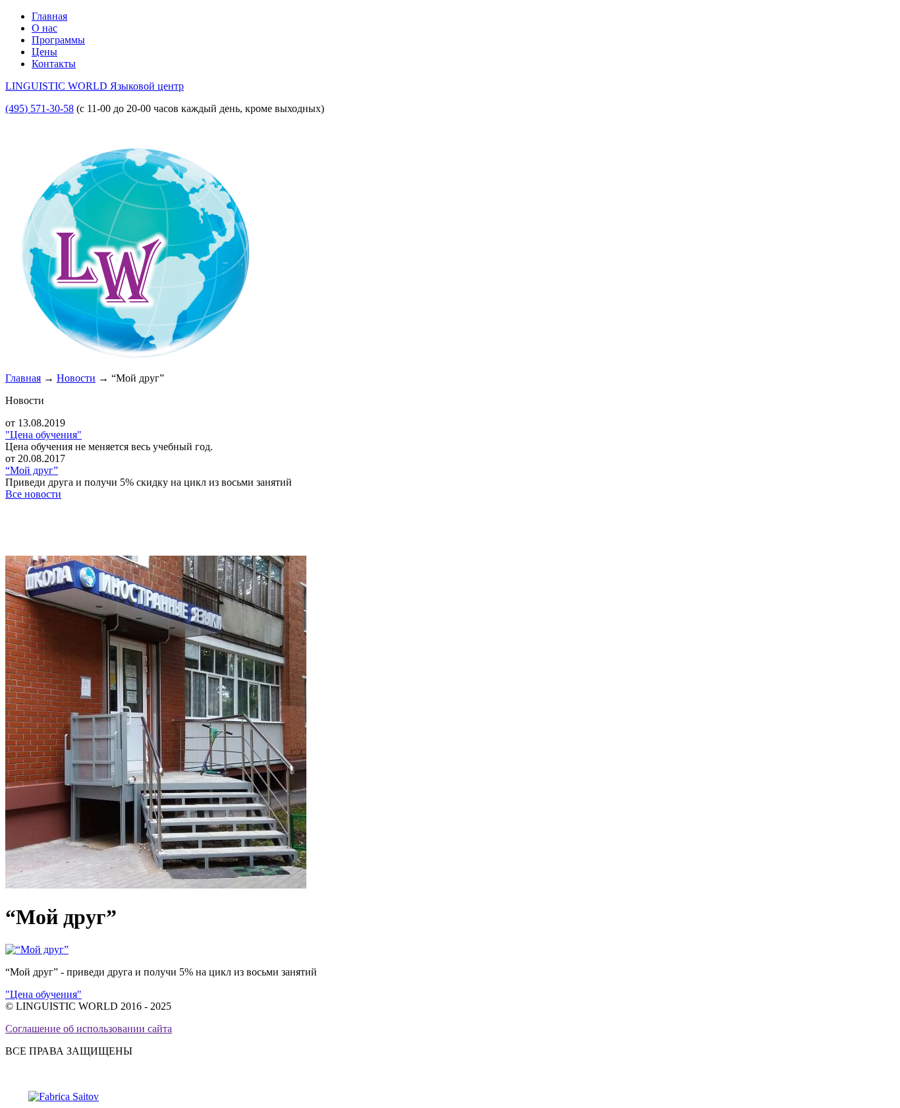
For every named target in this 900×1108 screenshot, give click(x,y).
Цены (44, 51)
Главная (49, 16)
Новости (76, 378)
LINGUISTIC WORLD (94, 86)
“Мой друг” (31, 470)
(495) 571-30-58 (39, 108)
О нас (44, 28)
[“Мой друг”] (37, 949)
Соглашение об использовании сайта (88, 1028)
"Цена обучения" (43, 434)
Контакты (54, 63)
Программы (58, 39)
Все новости (33, 494)
